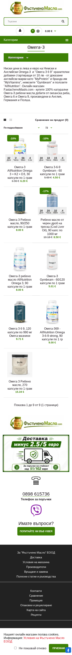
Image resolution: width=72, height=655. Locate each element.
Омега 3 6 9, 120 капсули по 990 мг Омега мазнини (20, 332)
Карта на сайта (36, 610)
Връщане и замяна (36, 571)
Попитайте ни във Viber (36, 531)
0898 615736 (36, 493)
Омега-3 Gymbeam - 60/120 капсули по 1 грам (52, 280)
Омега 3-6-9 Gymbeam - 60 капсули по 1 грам (52, 171)
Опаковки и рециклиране (36, 605)
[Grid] (5, 120)
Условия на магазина (36, 562)
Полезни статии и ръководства (36, 576)
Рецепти (36, 614)
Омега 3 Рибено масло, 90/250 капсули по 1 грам (20, 223)
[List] (10, 120)
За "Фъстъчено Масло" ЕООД (36, 552)
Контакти (36, 590)
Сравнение (36, 595)
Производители (36, 566)
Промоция (36, 600)
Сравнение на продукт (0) (51, 119)
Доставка (36, 557)
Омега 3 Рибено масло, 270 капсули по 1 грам (20, 385)
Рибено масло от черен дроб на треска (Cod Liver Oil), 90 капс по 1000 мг (52, 227)
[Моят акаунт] (20, 31)
